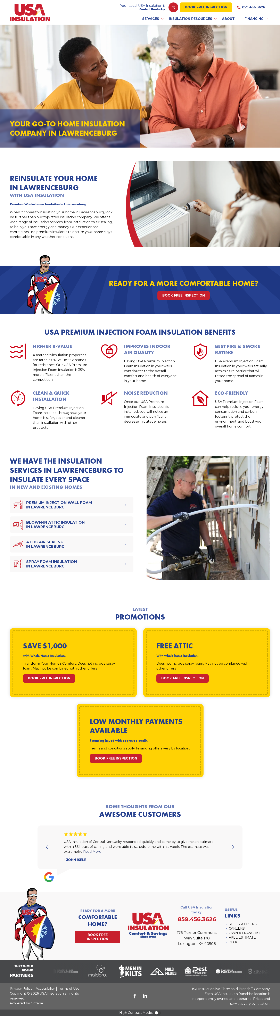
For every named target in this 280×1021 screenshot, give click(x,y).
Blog (234, 942)
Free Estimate (242, 937)
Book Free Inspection (206, 7)
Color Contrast (157, 1013)
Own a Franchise (245, 933)
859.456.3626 (253, 7)
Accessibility (45, 988)
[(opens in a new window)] (59, 971)
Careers (237, 928)
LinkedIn (145, 996)
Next (232, 847)
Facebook (135, 996)
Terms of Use (68, 988)
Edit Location (173, 7)
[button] (153, 19)
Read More (92, 852)
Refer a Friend (243, 924)
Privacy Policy (21, 988)
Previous (47, 847)
